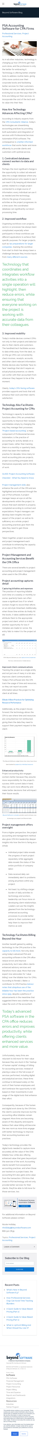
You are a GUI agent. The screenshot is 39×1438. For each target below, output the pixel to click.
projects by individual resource (24, 764)
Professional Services (11, 33)
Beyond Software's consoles (11, 815)
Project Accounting (13, 1384)
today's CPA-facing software (22, 388)
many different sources (17, 257)
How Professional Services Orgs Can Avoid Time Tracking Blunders (19, 1301)
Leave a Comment (11, 1247)
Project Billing (11, 1390)
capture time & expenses (28, 657)
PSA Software (11, 1378)
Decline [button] (24, 1434)
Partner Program (12, 1407)
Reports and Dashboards (15, 1395)
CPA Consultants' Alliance (17, 122)
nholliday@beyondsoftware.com (16, 1228)
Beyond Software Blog (12, 12)
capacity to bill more (11, 951)
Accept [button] (15, 1434)
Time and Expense (13, 1392)
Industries (10, 1404)
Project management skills (14, 485)
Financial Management (15, 1381)
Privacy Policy (10, 1372)
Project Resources (13, 1387)
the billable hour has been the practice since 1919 (18, 990)
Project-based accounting (14, 431)
